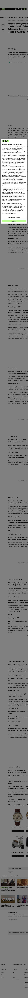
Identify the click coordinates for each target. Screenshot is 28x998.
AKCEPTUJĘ (14, 221)
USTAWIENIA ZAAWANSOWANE (14, 217)
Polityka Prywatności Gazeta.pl (8, 183)
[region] (14, 181)
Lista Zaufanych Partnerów (10, 213)
